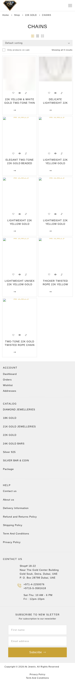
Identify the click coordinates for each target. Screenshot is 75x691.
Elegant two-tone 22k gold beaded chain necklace (20, 163)
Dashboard (10, 374)
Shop (17, 15)
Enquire (8, 110)
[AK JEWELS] (15, 5)
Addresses (9, 390)
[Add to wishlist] (13, 93)
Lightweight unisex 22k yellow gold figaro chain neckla (19, 284)
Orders (7, 379)
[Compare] (26, 93)
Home (5, 15)
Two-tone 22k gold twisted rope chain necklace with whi (19, 345)
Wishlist (8, 385)
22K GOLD (31, 15)
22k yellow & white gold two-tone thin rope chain (19, 103)
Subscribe (35, 652)
